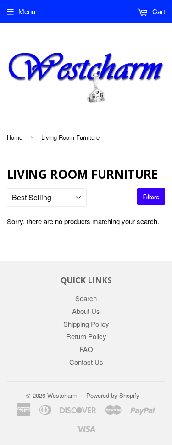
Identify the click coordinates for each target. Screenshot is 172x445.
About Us (86, 311)
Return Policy (86, 336)
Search (86, 298)
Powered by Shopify (112, 395)
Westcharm (62, 395)
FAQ (86, 349)
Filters (151, 197)
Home (14, 137)
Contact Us (86, 362)
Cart (157, 11)
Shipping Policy (86, 324)
